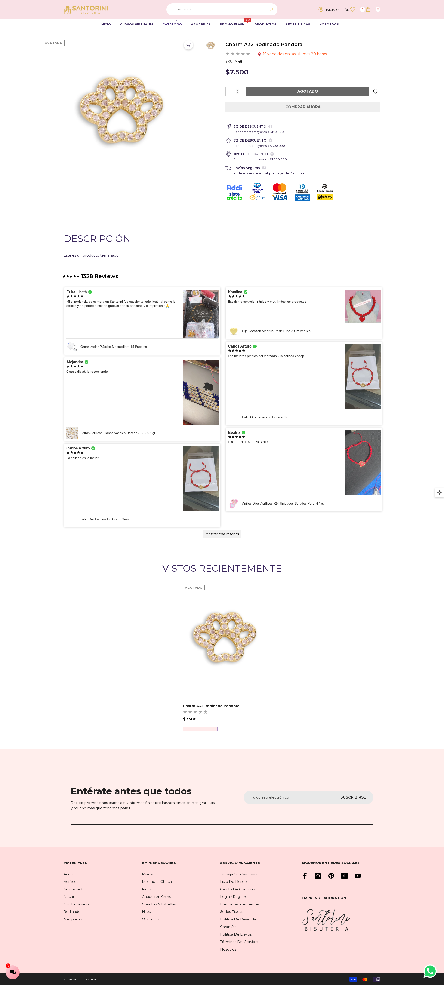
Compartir (188, 44)
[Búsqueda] (222, 9)
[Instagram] (318, 876)
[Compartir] (188, 44)
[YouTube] (358, 876)
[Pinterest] (331, 876)
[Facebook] (305, 876)
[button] (372, 9)
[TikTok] (344, 876)
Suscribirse (353, 797)
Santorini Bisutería (84, 979)
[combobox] (217, 9)
